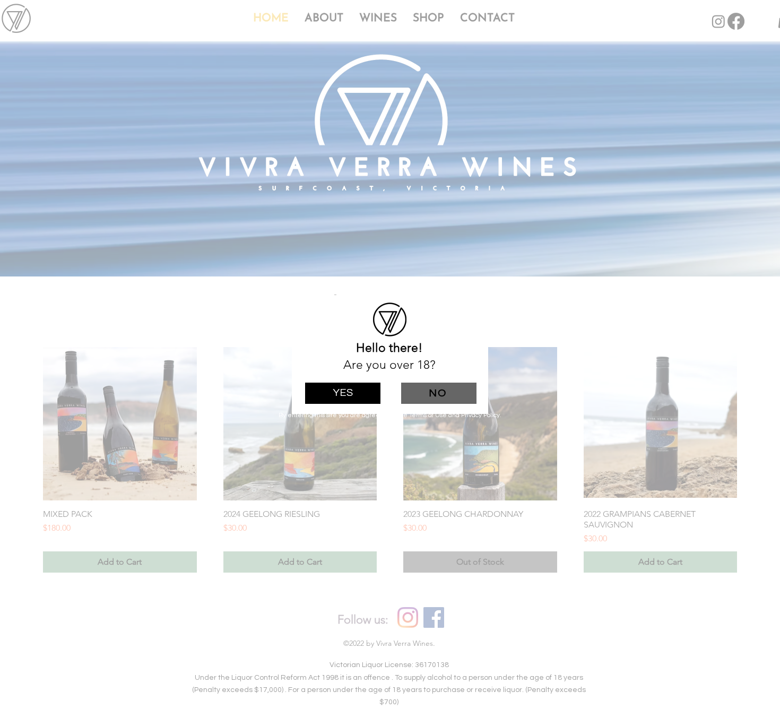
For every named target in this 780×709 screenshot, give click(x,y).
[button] (342, 393)
